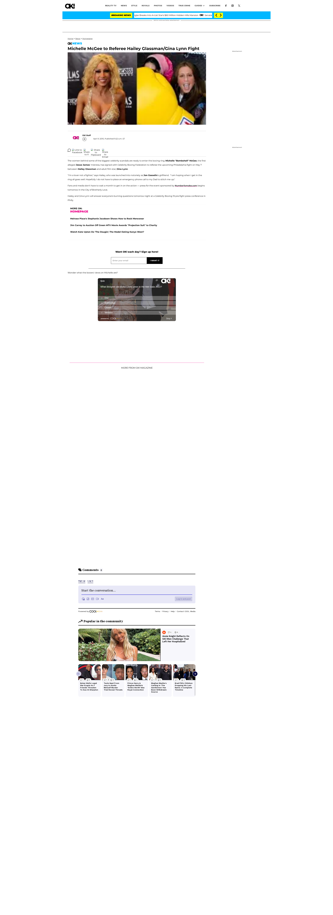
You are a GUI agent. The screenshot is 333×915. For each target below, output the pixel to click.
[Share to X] (87, 150)
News (77, 38)
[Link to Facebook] (226, 5)
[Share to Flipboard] (96, 150)
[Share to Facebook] (77, 150)
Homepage (87, 38)
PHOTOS (158, 5)
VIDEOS (170, 5)
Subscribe (214, 5)
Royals (145, 5)
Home (70, 38)
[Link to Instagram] (232, 5)
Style (134, 5)
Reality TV (110, 5)
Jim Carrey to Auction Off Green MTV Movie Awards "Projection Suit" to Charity (113, 225)
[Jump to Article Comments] (69, 150)
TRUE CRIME (184, 5)
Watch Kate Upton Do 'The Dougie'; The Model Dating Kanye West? (107, 232)
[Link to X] (239, 5)
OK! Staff (86, 135)
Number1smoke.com (186, 185)
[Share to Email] (105, 150)
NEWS (124, 5)
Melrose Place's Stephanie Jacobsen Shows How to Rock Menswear (107, 218)
